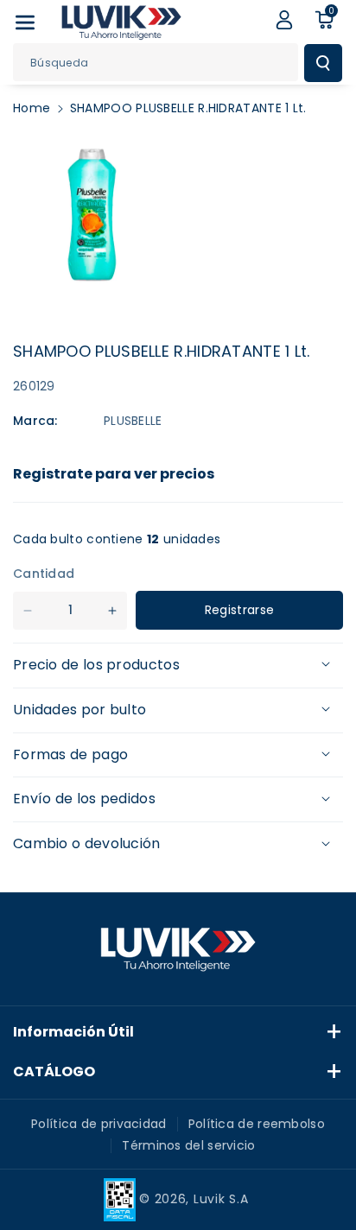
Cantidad (43, 573)
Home (31, 108)
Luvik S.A (221, 1199)
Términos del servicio (188, 1145)
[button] (25, 22)
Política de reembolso (256, 1123)
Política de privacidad (99, 1123)
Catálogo (54, 1071)
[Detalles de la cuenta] (284, 20)
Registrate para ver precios (113, 474)
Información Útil (73, 1032)
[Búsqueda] (323, 63)
